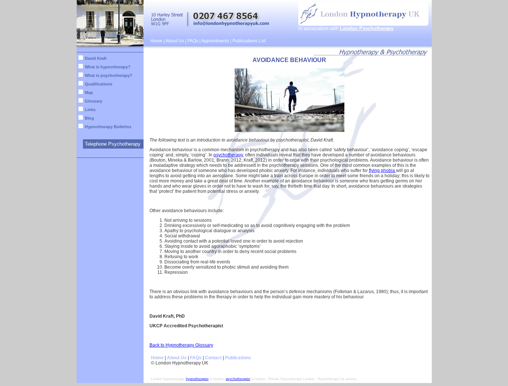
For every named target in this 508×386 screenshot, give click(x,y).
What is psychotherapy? (108, 75)
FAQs (192, 40)
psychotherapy (228, 155)
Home (156, 40)
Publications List (249, 40)
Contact (213, 357)
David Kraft (96, 58)
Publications (238, 357)
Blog (89, 118)
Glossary (93, 101)
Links (90, 109)
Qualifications (98, 84)
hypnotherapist (197, 379)
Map (89, 92)
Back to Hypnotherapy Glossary (181, 345)
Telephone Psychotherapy (113, 144)
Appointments (215, 40)
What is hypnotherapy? (108, 67)
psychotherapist (238, 379)
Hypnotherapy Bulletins (108, 126)
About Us (174, 40)
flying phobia (382, 170)
